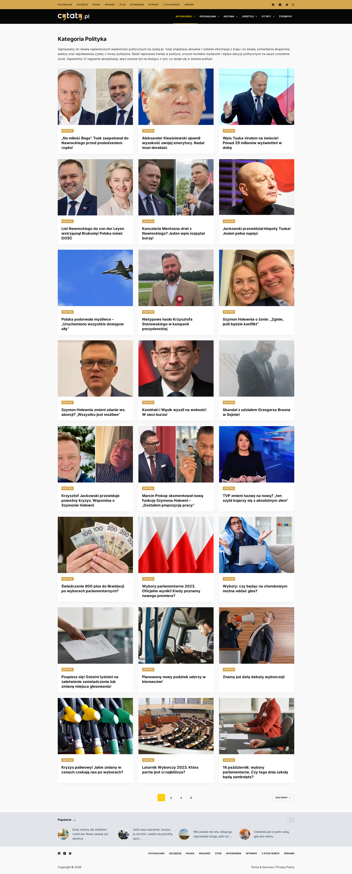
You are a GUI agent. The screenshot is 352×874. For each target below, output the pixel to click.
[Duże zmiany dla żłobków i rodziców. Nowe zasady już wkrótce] (63, 834)
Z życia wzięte (172, 4)
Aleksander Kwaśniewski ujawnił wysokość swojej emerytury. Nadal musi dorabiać (173, 143)
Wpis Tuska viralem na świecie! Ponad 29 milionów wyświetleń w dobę (252, 143)
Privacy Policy (285, 867)
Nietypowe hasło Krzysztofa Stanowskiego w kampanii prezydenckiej (167, 324)
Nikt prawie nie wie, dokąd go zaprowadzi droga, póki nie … (212, 834)
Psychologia (65, 4)
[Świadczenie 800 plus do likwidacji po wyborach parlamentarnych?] (95, 545)
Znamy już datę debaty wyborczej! (254, 677)
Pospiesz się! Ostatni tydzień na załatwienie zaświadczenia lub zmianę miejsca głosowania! (89, 682)
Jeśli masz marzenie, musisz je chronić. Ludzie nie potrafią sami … (152, 834)
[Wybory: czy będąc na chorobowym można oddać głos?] (256, 545)
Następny (282, 797)
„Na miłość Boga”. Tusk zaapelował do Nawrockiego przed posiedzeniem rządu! (95, 143)
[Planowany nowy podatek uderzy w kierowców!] (176, 635)
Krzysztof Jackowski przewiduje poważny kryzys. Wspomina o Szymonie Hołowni (90, 500)
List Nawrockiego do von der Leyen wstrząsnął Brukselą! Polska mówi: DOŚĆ (92, 233)
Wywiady (153, 4)
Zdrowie (189, 4)
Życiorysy (285, 16)
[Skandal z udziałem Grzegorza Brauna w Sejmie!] (256, 368)
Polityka (67, 131)
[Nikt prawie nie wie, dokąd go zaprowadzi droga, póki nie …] (184, 834)
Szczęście (82, 4)
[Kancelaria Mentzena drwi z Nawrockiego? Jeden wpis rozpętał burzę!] (176, 187)
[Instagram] (280, 4)
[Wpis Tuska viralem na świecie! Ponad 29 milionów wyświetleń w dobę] (256, 97)
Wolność (110, 4)
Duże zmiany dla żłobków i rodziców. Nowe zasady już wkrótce (90, 834)
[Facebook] (273, 4)
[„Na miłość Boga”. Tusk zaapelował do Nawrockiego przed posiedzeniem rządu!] (95, 97)
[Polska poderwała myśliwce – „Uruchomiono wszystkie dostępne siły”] (95, 278)
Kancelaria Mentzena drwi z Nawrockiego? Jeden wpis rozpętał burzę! (173, 233)
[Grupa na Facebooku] (287, 4)
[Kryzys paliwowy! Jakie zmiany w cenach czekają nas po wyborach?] (95, 726)
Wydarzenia (137, 4)
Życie (123, 4)
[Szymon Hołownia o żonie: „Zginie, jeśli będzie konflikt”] (256, 278)
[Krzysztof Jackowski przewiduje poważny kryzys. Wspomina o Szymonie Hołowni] (95, 454)
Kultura (229, 16)
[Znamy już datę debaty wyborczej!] (256, 635)
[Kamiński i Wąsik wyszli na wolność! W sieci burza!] (176, 368)
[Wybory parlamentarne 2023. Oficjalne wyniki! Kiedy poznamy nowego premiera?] (176, 545)
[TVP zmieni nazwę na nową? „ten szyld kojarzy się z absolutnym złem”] (256, 454)
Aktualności (184, 16)
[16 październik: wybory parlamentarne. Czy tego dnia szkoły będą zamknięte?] (256, 726)
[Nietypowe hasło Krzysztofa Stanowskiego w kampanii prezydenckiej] (176, 278)
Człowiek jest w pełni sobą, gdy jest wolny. (271, 834)
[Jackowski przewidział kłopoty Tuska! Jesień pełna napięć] (256, 187)
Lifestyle (248, 16)
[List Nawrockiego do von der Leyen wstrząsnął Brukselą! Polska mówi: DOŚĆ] (95, 187)
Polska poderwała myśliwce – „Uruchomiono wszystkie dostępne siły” (92, 324)
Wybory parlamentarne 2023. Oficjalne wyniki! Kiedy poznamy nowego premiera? (171, 591)
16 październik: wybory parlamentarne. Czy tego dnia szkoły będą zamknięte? (255, 772)
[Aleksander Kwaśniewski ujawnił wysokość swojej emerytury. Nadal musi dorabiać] (176, 97)
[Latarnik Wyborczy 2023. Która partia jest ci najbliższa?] (176, 726)
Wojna (96, 4)
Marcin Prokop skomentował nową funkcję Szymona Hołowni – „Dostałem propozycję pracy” (172, 500)
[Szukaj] (293, 4)
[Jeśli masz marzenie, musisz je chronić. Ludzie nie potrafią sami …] (123, 834)
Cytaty (266, 16)
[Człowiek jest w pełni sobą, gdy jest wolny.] (244, 834)
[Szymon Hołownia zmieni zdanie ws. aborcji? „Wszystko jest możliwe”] (95, 368)
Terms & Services (262, 867)
